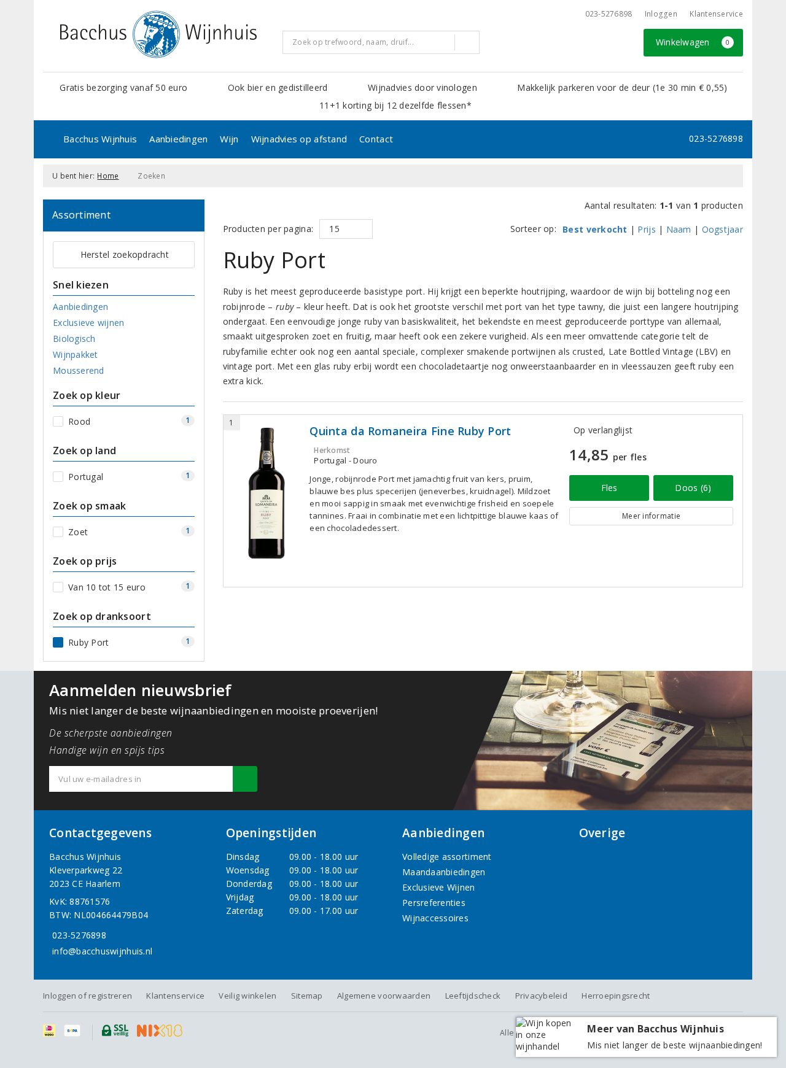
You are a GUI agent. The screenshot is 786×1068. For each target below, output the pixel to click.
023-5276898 (608, 14)
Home (108, 176)
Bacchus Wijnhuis (100, 139)
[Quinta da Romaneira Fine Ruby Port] (267, 493)
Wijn (229, 139)
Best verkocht (594, 229)
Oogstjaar (722, 229)
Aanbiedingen (178, 139)
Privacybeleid (541, 995)
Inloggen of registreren (87, 995)
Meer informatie (651, 516)
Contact (376, 139)
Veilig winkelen (247, 995)
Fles (609, 487)
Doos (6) (693, 487)
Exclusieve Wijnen (438, 887)
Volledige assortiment (447, 856)
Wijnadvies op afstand (299, 139)
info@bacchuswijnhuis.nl (102, 951)
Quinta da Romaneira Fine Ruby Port (410, 431)
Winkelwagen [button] (693, 42)
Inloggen (661, 14)
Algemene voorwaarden (383, 995)
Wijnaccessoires (435, 918)
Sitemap (307, 995)
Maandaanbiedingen (444, 872)
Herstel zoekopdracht (124, 254)
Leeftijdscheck (473, 995)
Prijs (646, 229)
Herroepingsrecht (616, 995)
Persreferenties (433, 902)
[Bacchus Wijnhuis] (158, 34)
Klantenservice (716, 14)
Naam (678, 229)
